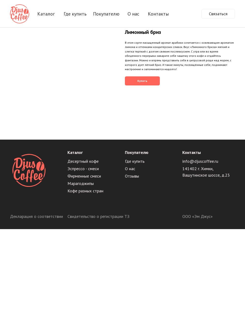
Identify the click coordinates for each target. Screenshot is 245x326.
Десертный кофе (83, 161)
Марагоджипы (80, 183)
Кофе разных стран (85, 191)
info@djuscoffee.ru (200, 161)
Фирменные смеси (84, 176)
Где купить (135, 161)
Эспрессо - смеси (83, 168)
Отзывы (132, 176)
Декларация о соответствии (36, 216)
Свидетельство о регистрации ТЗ (98, 216)
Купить (142, 81)
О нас (130, 168)
